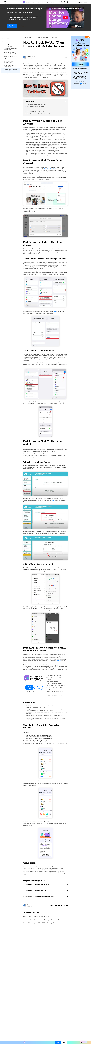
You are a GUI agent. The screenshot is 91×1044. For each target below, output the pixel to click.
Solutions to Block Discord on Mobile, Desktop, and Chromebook (41, 919)
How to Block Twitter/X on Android (35, 111)
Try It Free (12, 26)
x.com (53, 500)
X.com (48, 210)
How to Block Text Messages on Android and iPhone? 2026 (10, 48)
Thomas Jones (31, 56)
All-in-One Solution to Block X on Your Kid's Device (39, 113)
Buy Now (24, 26)
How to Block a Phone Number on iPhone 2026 (10, 53)
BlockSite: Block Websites (50, 168)
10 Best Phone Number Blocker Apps (10, 66)
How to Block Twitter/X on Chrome (36, 106)
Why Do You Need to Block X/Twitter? (36, 104)
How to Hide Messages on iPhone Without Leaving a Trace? (39, 923)
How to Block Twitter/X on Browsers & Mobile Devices (11, 70)
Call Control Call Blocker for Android (11, 57)
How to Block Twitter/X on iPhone (35, 109)
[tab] (10, 38)
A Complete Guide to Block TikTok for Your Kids (36, 916)
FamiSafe (59, 660)
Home (24, 37)
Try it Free (29, 687)
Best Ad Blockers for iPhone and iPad (9, 61)
